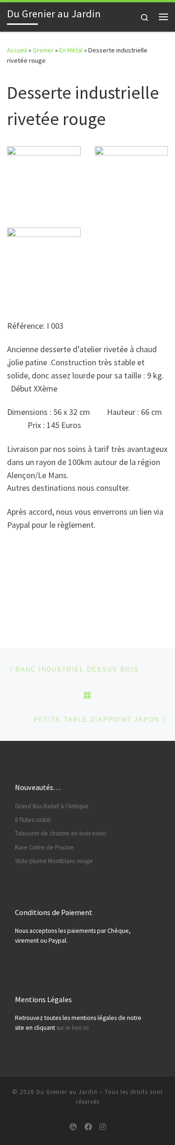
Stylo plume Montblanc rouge (54, 861)
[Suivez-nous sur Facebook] (88, 1127)
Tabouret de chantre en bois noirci (60, 833)
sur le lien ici (72, 1028)
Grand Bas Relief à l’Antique (52, 806)
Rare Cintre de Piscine (44, 847)
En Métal (71, 50)
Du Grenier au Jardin (67, 1092)
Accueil (17, 50)
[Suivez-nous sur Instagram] (102, 1127)
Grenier (43, 50)
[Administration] (73, 1127)
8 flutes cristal (32, 820)
